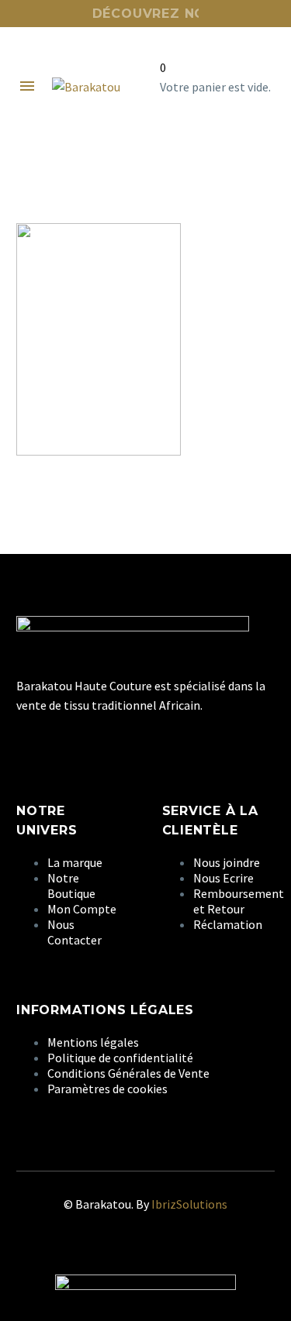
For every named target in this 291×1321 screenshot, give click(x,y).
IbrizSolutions (189, 1204)
